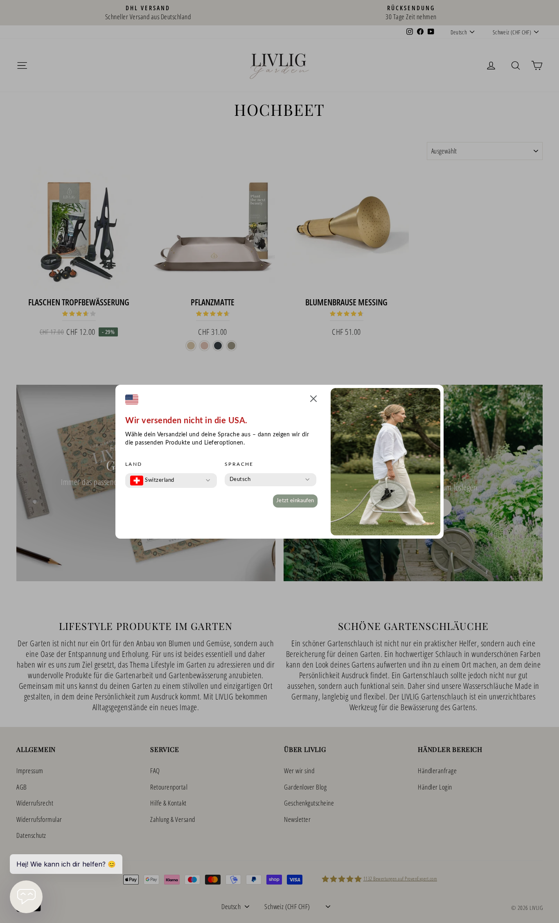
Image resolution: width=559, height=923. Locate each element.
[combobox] (152, 480)
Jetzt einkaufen (295, 500)
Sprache (239, 464)
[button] (313, 400)
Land (133, 464)
